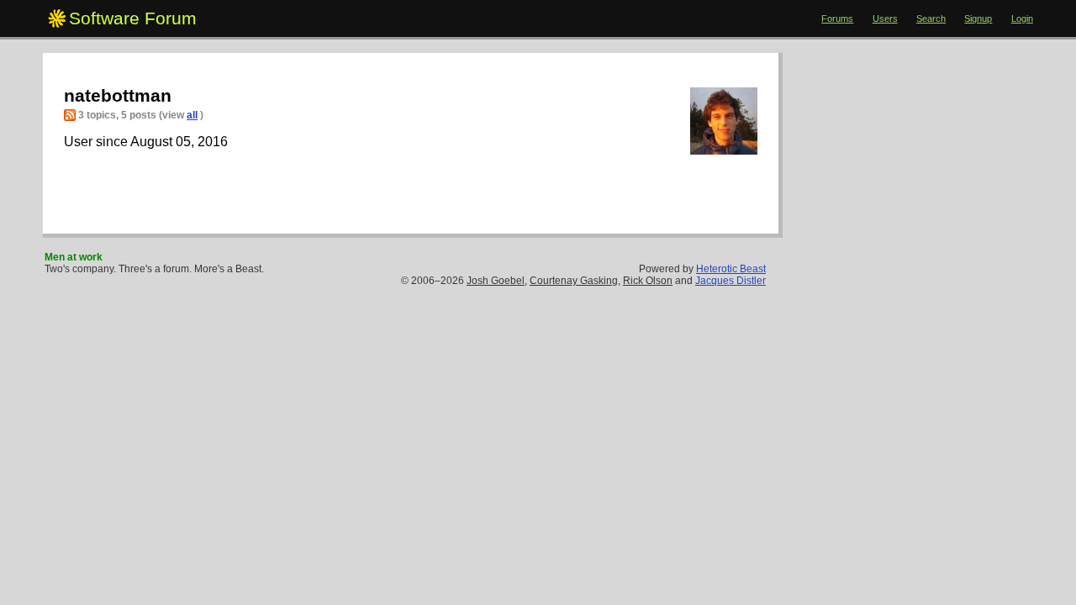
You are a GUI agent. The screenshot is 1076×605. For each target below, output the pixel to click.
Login (1022, 18)
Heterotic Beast (731, 269)
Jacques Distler (730, 281)
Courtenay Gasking (574, 281)
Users (885, 18)
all (192, 115)
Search (931, 18)
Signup (978, 18)
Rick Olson (647, 281)
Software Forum (133, 18)
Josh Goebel (496, 281)
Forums (837, 18)
